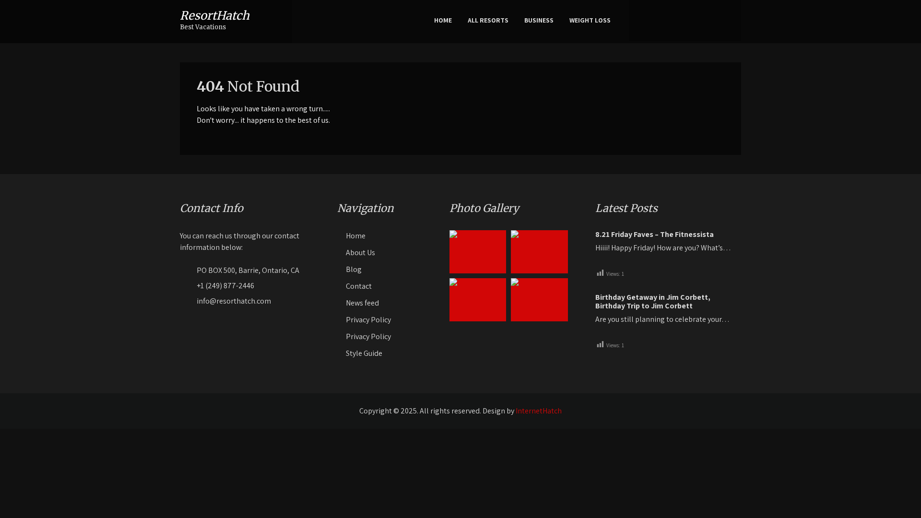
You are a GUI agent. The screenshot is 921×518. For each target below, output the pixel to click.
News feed (362, 303)
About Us (360, 252)
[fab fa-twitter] (685, 20)
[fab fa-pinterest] (700, 20)
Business (539, 20)
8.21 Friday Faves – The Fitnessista (654, 234)
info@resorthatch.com (234, 301)
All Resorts (488, 20)
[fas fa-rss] (729, 20)
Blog (354, 269)
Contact (359, 286)
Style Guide (364, 353)
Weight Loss (590, 20)
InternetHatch (539, 411)
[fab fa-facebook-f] (670, 20)
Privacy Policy (368, 320)
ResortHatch (214, 15)
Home (443, 20)
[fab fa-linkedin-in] (714, 20)
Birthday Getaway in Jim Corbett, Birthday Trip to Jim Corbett (652, 301)
